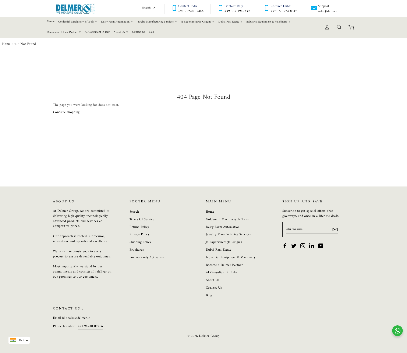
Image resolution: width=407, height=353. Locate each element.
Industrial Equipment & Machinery (267, 21)
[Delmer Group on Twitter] (293, 245)
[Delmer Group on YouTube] (320, 245)
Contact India (188, 6)
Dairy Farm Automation (115, 21)
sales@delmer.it (79, 318)
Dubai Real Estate (229, 21)
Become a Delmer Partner (62, 32)
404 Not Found (25, 44)
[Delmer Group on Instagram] (302, 245)
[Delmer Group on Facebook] (284, 245)
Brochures (137, 250)
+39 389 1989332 (237, 11)
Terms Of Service (142, 219)
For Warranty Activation (147, 257)
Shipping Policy (140, 242)
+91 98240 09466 (191, 11)
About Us (120, 32)
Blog (151, 32)
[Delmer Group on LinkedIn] (311, 245)
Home (50, 21)
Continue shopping (66, 112)
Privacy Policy (140, 234)
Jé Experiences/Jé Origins (196, 21)
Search (134, 212)
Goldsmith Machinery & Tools (76, 21)
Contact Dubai (281, 6)
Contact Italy (233, 6)
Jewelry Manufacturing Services (155, 21)
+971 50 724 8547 (284, 11)
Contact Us (138, 32)
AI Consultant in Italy (97, 32)
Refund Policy (139, 227)
